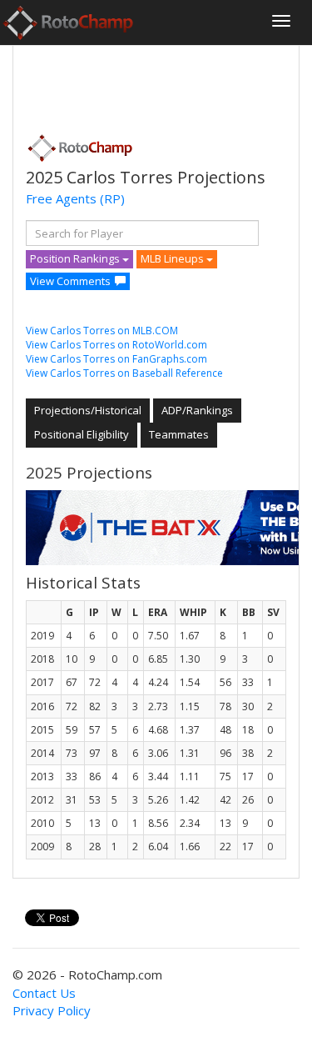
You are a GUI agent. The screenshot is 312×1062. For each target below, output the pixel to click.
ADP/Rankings (197, 410)
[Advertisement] (159, 84)
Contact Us (44, 992)
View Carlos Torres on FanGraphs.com (116, 359)
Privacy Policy (51, 1010)
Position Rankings (76, 258)
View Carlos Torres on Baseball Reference (124, 373)
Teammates (179, 434)
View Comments (70, 280)
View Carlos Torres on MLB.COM (102, 330)
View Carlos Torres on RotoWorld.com (116, 345)
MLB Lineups (173, 258)
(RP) (112, 198)
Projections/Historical (87, 410)
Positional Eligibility (81, 434)
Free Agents (61, 198)
